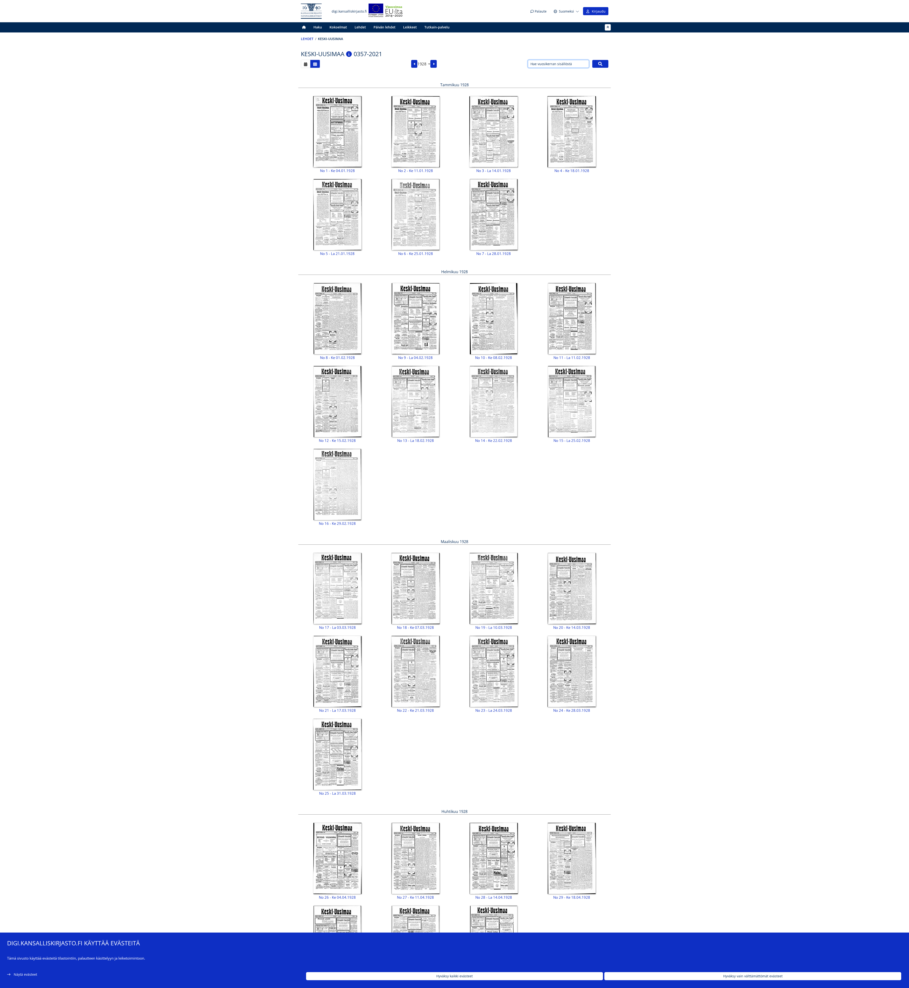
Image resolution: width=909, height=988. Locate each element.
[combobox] (423, 64)
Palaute (540, 11)
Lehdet (360, 27)
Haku (317, 27)
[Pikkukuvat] (315, 64)
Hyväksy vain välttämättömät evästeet (753, 976)
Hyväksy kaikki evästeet (454, 976)
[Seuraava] (433, 64)
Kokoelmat (338, 27)
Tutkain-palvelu (437, 27)
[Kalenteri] (305, 64)
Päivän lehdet (385, 27)
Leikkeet (410, 27)
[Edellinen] (414, 64)
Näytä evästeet (25, 974)
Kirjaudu (598, 11)
